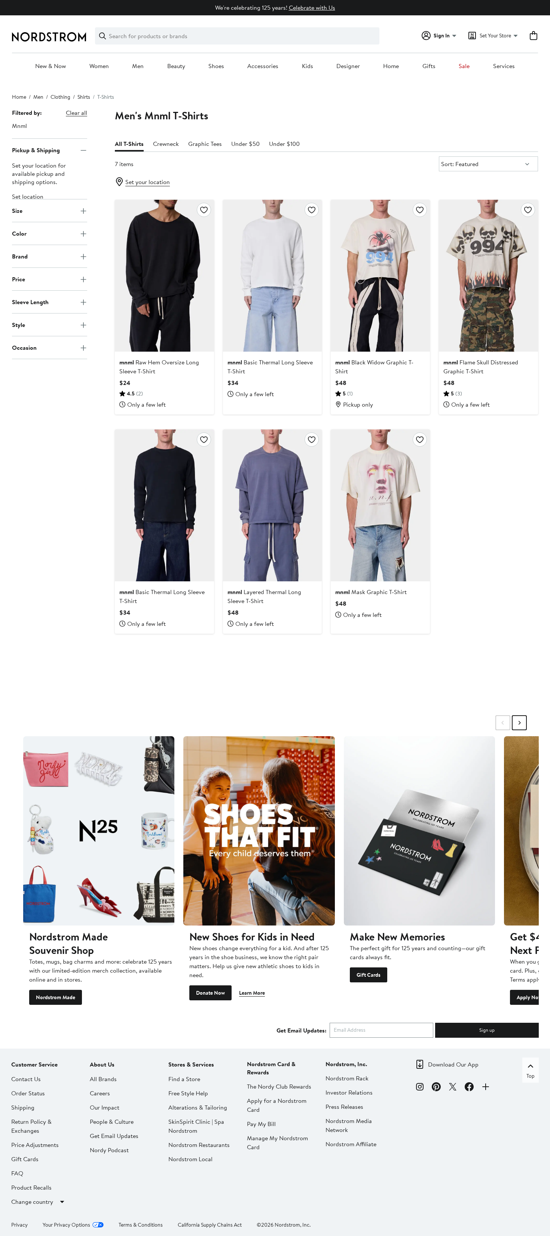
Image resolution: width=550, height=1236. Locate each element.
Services (504, 66)
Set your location (147, 182)
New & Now (50, 66)
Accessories (262, 66)
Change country (32, 1201)
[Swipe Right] (519, 722)
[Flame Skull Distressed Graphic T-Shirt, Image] (488, 276)
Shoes (216, 66)
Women (99, 66)
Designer (348, 66)
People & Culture (112, 1121)
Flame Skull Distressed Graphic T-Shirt (480, 366)
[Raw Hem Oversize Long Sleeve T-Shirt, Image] (164, 276)
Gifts (429, 66)
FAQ (17, 1173)
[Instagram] (419, 1087)
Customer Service (34, 1064)
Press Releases (344, 1106)
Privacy (19, 1225)
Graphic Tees (205, 144)
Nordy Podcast (109, 1150)
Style (18, 325)
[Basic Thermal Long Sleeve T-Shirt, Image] (272, 276)
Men (138, 66)
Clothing (60, 97)
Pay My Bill (261, 1124)
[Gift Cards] (419, 830)
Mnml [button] (19, 126)
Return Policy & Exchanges (31, 1126)
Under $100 (284, 144)
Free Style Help (188, 1093)
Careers (100, 1093)
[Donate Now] (258, 830)
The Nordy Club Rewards (279, 1086)
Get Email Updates (114, 1136)
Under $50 (245, 144)
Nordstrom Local (190, 1159)
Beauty (176, 66)
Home (391, 66)
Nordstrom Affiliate (351, 1144)
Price (18, 279)
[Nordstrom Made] (98, 830)
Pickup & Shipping (36, 150)
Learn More (252, 993)
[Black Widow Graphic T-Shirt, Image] (380, 276)
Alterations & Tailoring (197, 1107)
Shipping (22, 1107)
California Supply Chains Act (210, 1225)
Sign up (487, 1030)
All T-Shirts (129, 144)
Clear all (76, 112)
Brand (20, 256)
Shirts (83, 97)
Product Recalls (31, 1187)
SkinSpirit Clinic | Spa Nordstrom (196, 1126)
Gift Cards (369, 975)
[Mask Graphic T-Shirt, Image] (380, 505)
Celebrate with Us (312, 7)
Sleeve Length (30, 302)
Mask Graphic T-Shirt (371, 592)
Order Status (28, 1093)
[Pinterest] (436, 1087)
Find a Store (184, 1079)
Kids (307, 66)
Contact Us (26, 1079)
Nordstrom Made (55, 997)
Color (19, 233)
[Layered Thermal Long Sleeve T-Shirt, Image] (272, 505)
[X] (452, 1087)
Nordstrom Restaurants (199, 1145)
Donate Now (210, 993)
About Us (102, 1064)
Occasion (24, 347)
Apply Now (529, 997)
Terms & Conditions (141, 1225)
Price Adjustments (35, 1145)
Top (530, 1076)
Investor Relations (349, 1092)
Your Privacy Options (66, 1225)
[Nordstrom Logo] (49, 37)
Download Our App (453, 1064)
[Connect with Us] (485, 1087)
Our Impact (104, 1107)
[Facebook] (469, 1087)
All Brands (103, 1079)
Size (17, 210)
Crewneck (166, 144)
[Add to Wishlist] (204, 210)
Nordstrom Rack (347, 1078)
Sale (464, 66)
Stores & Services (191, 1064)
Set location (27, 197)
